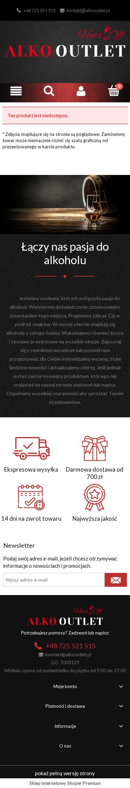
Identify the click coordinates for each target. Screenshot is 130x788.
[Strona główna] (65, 40)
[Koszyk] (113, 90)
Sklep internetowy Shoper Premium (65, 783)
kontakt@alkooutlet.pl (88, 10)
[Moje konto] (81, 91)
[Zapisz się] (116, 580)
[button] (16, 91)
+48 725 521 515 (39, 10)
